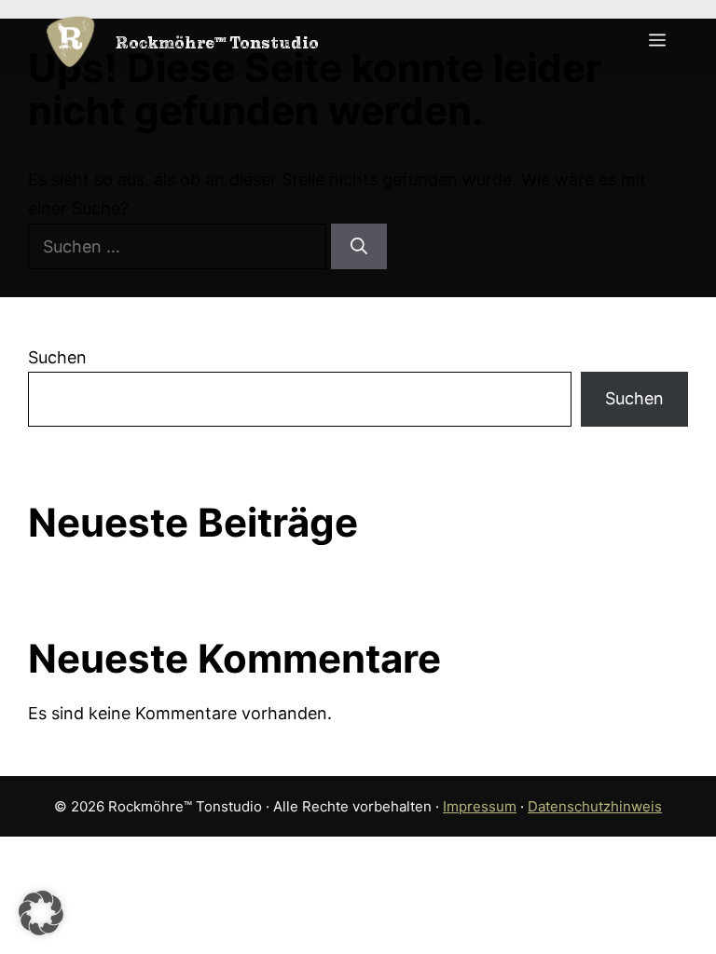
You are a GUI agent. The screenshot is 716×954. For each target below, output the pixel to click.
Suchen (57, 357)
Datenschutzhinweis (595, 806)
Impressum (479, 806)
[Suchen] (359, 246)
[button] (41, 913)
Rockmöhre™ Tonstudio (217, 43)
